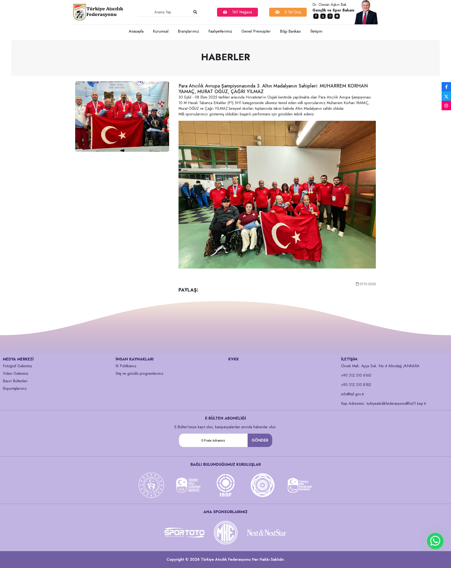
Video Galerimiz (15, 373)
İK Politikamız (126, 366)
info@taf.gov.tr (352, 394)
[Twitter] (446, 96)
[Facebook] (446, 87)
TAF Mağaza (241, 12)
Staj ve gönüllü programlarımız (139, 373)
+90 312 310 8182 (356, 384)
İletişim (316, 31)
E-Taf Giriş (292, 12)
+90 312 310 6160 (356, 375)
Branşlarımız (188, 31)
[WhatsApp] (435, 541)
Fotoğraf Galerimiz (17, 366)
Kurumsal (160, 31)
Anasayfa (136, 31)
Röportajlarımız (15, 388)
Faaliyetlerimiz (220, 31)
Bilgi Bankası (290, 31)
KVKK (233, 359)
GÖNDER (260, 440)
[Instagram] (446, 106)
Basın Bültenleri (15, 381)
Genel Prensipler (256, 31)
